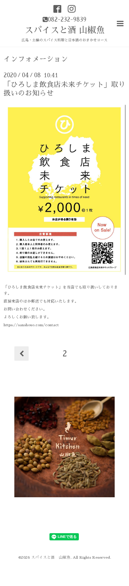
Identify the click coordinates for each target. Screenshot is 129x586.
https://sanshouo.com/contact (31, 325)
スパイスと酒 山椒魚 (65, 30)
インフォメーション (36, 59)
